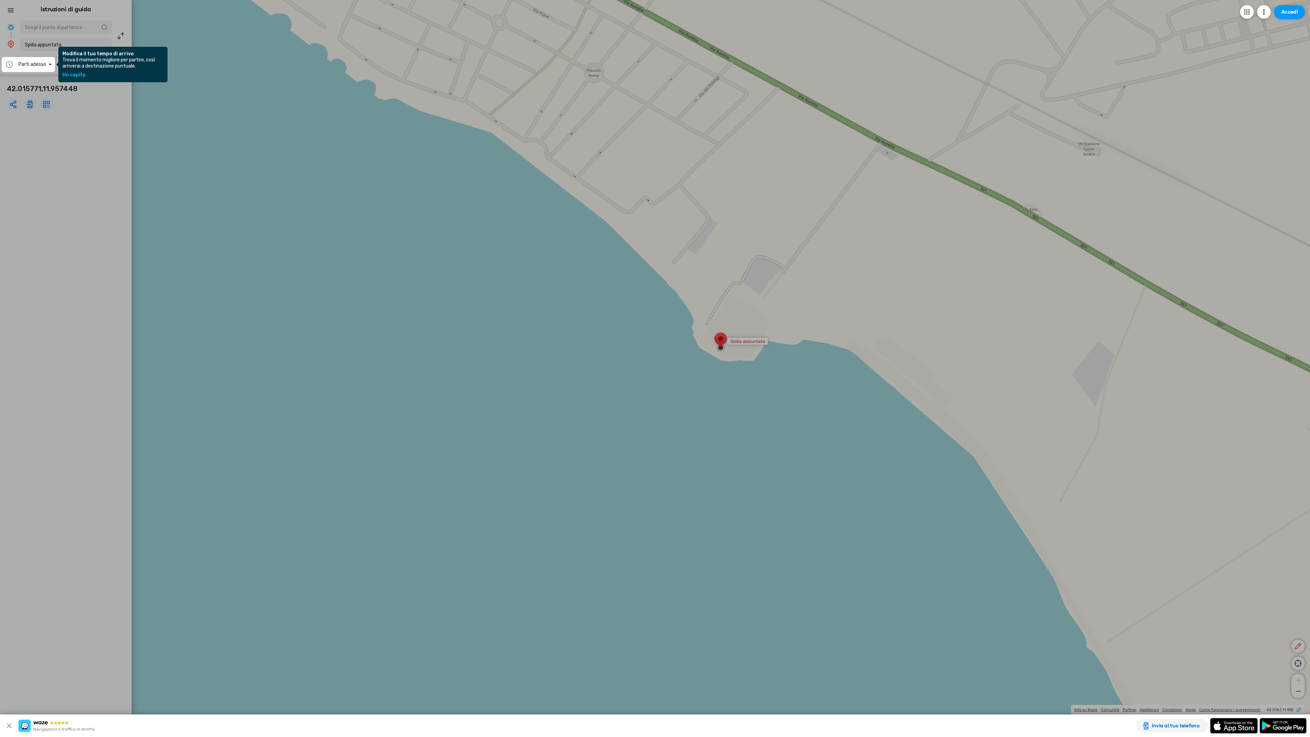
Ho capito (74, 75)
